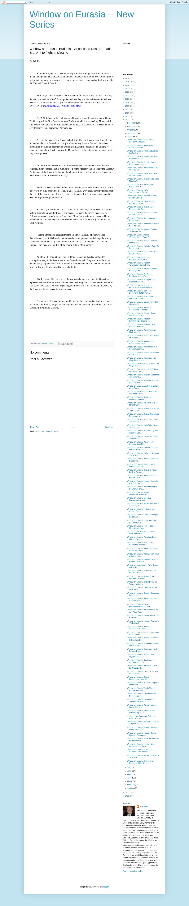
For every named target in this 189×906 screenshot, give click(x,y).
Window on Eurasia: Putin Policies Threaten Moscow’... (140, 700)
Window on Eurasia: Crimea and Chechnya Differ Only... (140, 762)
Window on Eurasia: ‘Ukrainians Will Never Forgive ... (141, 695)
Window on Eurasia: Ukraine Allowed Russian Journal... (142, 348)
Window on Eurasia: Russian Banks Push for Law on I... (141, 533)
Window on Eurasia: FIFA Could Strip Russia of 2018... (141, 521)
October (130, 130)
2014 (127, 120)
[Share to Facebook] (68, 343)
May (129, 774)
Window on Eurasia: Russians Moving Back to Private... (142, 471)
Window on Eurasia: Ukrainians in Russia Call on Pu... (140, 661)
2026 (127, 78)
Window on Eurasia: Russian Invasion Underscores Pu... (142, 214)
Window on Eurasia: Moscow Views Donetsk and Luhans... (141, 163)
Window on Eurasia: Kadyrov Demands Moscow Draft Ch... (142, 449)
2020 (127, 99)
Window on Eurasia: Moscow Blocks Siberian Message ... (141, 734)
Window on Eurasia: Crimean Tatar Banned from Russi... (141, 314)
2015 (127, 116)
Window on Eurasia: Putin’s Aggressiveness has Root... (139, 605)
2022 (127, 92)
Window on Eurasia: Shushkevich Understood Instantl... (140, 342)
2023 (127, 89)
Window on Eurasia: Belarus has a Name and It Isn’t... (141, 146)
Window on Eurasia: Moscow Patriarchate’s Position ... (138, 258)
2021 (127, 96)
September (132, 133)
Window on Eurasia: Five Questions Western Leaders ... (141, 281)
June (129, 771)
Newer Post (35, 427)
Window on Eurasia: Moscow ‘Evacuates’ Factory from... (138, 264)
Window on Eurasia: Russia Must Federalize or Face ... (140, 398)
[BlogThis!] (62, 343)
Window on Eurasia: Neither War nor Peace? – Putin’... (141, 572)
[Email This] (59, 343)
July (129, 767)
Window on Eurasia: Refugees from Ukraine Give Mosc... (141, 325)
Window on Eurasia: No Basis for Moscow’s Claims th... (140, 297)
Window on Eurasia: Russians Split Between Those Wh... (141, 577)
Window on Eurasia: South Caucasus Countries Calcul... (142, 549)
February (131, 785)
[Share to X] (65, 343)
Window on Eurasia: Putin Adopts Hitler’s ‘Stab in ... (140, 186)
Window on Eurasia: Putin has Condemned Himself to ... (139, 309)
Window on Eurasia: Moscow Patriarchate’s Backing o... (138, 320)
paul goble (144, 807)
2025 (127, 82)
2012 (127, 796)
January (130, 788)
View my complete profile (133, 871)
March (130, 781)
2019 (127, 103)
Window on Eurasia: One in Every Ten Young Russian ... (142, 583)
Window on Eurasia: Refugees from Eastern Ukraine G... (141, 560)
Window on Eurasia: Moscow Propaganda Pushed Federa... (140, 286)
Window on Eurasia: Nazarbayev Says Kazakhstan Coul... (142, 158)
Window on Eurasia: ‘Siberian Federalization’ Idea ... (139, 499)
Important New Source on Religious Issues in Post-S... (141, 717)
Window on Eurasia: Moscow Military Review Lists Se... (141, 197)
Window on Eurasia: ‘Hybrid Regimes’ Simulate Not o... (142, 437)
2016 (127, 113)
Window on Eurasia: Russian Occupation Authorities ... (138, 493)
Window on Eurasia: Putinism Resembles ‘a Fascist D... (138, 628)
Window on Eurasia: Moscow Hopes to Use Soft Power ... (142, 482)
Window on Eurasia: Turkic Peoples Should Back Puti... (141, 527)
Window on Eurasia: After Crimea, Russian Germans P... (140, 141)
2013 (127, 793)
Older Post (109, 427)
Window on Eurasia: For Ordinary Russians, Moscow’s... (140, 275)
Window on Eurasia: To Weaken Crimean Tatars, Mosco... (140, 751)
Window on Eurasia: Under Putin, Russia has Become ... (140, 544)
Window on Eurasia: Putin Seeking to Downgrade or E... (142, 488)
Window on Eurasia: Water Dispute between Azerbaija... (141, 465)
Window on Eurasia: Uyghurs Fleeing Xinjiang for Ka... (142, 230)
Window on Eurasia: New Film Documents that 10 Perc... (139, 292)
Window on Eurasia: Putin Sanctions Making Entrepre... (141, 538)
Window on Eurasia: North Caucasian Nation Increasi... (142, 219)
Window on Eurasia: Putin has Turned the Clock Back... (142, 667)
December (131, 123)
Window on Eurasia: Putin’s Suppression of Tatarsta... (138, 191)
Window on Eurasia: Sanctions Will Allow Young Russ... (141, 712)
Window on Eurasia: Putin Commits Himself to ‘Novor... (141, 202)
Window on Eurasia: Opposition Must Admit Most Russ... (142, 393)
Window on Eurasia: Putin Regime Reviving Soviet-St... (140, 443)
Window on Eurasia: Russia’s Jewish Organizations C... (142, 656)
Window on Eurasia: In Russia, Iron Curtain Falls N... (141, 510)
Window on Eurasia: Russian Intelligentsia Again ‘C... (138, 678)
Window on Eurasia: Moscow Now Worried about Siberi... (140, 745)
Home (72, 427)
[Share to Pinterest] (71, 343)
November (131, 126)
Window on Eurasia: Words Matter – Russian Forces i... (141, 689)
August (130, 137)
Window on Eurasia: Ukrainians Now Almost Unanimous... (141, 359)
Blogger (105, 887)
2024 (127, 85)
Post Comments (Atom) (49, 431)
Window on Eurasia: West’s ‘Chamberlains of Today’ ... (138, 236)
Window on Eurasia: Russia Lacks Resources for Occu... (140, 208)
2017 (127, 109)
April (129, 778)
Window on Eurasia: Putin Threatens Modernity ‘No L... (141, 331)
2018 (127, 106)
